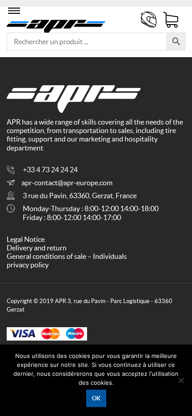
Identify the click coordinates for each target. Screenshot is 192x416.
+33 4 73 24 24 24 (50, 170)
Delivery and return (37, 248)
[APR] (56, 25)
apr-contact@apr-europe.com (67, 183)
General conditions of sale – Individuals (67, 256)
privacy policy (28, 265)
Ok (96, 398)
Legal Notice (26, 239)
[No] (180, 380)
